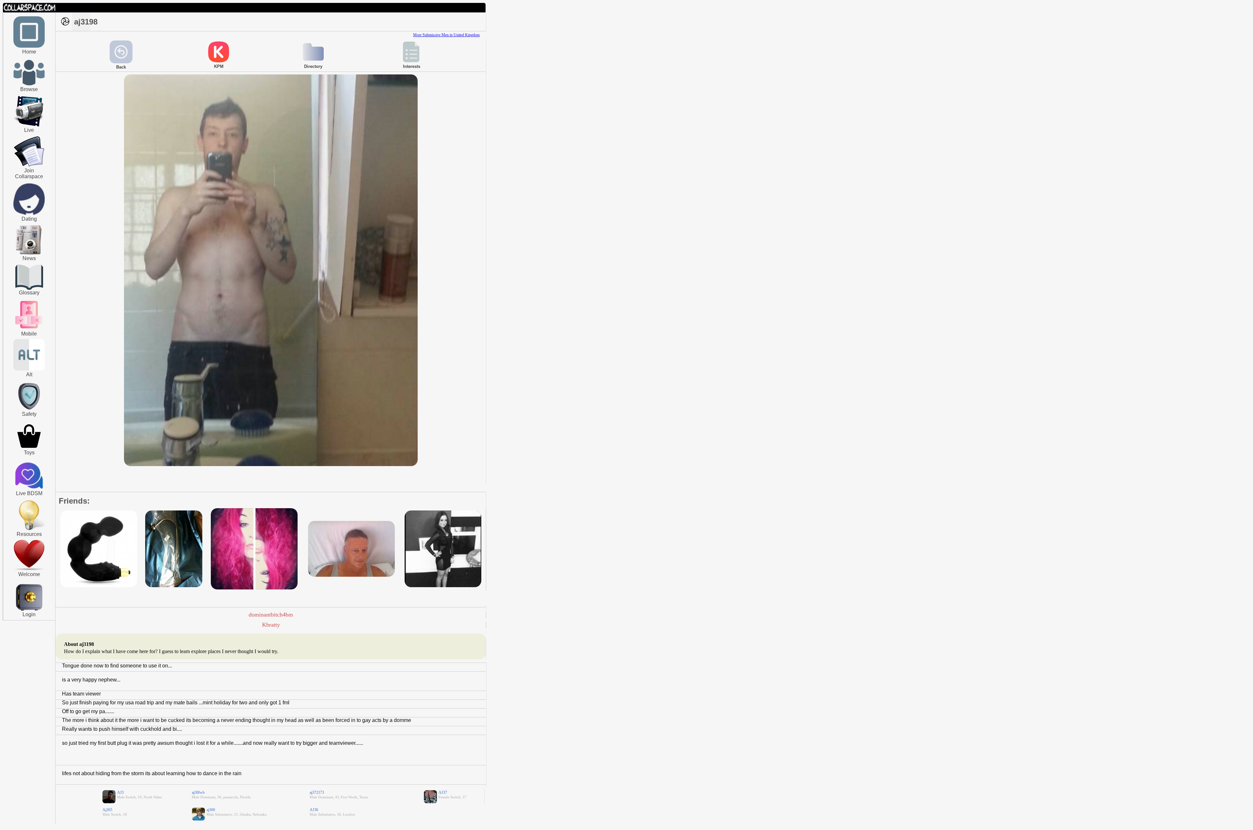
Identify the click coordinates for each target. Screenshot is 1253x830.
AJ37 (443, 792)
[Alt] (29, 369)
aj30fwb (198, 792)
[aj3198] (271, 464)
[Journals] (29, 254)
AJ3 (120, 792)
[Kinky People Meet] (29, 213)
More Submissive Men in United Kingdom (446, 35)
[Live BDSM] (29, 476)
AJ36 (314, 809)
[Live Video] (29, 125)
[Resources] (29, 529)
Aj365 (107, 809)
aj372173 (317, 792)
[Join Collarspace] (29, 151)
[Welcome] (29, 569)
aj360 (211, 809)
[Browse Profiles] (29, 329)
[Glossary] (29, 277)
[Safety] (29, 410)
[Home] (29, 46)
